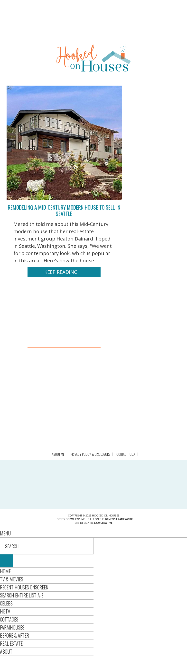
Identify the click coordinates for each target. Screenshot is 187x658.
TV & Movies (11, 579)
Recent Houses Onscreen (24, 587)
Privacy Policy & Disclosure (90, 454)
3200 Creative (103, 523)
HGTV (5, 611)
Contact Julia (125, 454)
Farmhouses (12, 627)
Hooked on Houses (93, 57)
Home (5, 571)
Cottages (9, 619)
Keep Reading (61, 272)
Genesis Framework (119, 519)
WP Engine (77, 519)
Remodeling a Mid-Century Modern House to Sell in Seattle (64, 210)
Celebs (6, 603)
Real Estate (11, 643)
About (6, 651)
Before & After (14, 635)
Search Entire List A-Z (22, 595)
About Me (58, 454)
